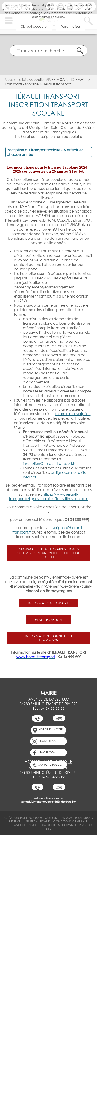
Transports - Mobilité (22, 84)
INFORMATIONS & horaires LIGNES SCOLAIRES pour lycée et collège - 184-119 (48, 553)
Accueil (35, 79)
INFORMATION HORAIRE (48, 603)
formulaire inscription (73, 413)
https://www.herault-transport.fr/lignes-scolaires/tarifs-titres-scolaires (48, 496)
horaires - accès (51, 729)
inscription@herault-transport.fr (49, 463)
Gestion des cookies (44, 825)
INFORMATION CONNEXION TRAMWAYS (48, 638)
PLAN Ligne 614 (48, 619)
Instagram (48, 741)
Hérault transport (57, 84)
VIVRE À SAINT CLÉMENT (66, 79)
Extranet (69, 825)
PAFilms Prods (31, 818)
